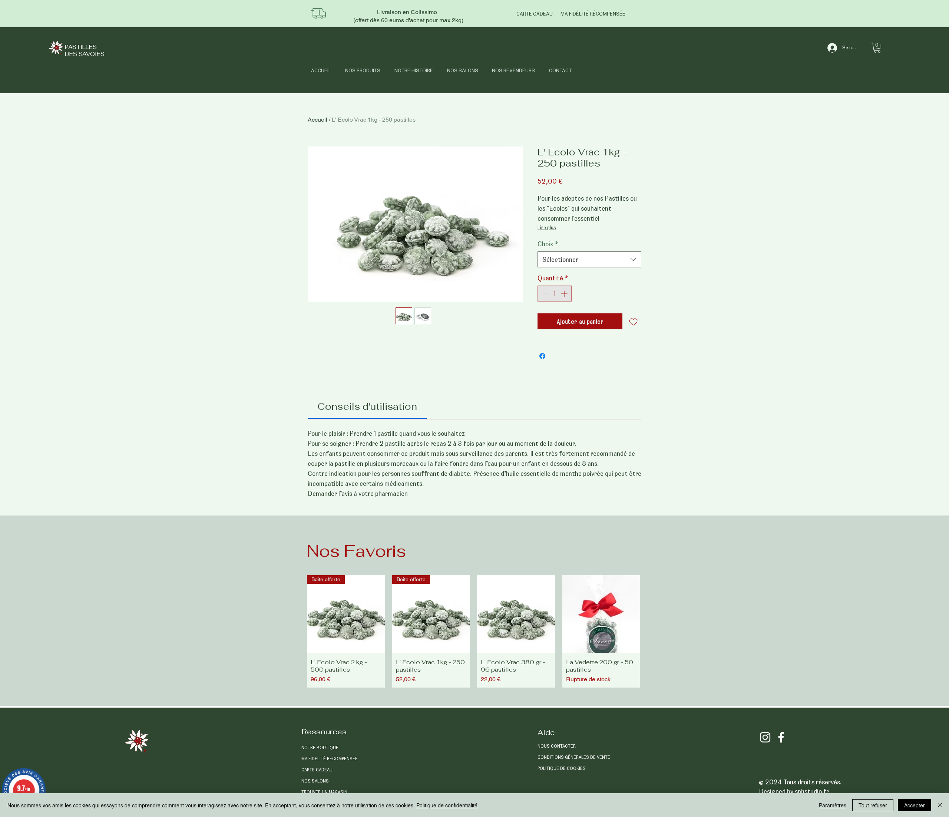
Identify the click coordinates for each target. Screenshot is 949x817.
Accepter (914, 805)
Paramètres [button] (832, 805)
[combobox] (589, 259)
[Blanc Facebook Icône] (781, 737)
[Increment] (565, 293)
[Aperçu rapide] (516, 614)
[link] (367, 406)
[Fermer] (940, 805)
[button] (877, 48)
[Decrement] (544, 293)
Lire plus (547, 227)
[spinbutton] (554, 293)
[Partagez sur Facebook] (542, 356)
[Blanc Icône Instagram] (765, 737)
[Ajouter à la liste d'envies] (633, 321)
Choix (548, 244)
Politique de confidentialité (446, 805)
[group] (473, 631)
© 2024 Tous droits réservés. (800, 782)
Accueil (317, 119)
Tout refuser (873, 805)
